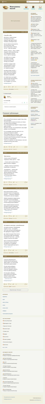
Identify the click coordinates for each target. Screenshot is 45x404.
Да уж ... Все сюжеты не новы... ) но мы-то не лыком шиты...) (36, 35)
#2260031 (33, 114)
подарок (4, 310)
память (23, 256)
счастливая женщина (8, 313)
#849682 (37, 111)
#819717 (5, 31)
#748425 (5, 115)
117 (6, 182)
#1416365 (38, 115)
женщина (25, 188)
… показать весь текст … (8, 176)
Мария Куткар (8, 83)
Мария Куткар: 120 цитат (15, 290)
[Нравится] (4, 87)
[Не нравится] (26, 102)
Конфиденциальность (8, 399)
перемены (5, 296)
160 (11, 146)
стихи (26, 31)
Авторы (33, 6)
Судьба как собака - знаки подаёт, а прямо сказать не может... (36, 53)
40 (11, 182)
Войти (5, 1)
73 (6, 250)
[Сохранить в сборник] (8, 87)
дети (21, 152)
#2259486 (33, 118)
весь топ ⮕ (5, 347)
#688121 (5, 152)
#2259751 (33, 123)
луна (4, 299)
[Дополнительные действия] (15, 87)
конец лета (5, 308)
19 (6, 86)
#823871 (5, 188)
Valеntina (33, 120)
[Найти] (41, 2)
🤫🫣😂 (32, 40)
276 (6, 146)
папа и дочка (5, 302)
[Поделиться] (12, 87)
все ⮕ (32, 127)
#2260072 (33, 110)
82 (11, 216)
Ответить (5, 102)
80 (6, 284)
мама (26, 152)
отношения (16, 221)
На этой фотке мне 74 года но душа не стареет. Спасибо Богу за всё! (36, 86)
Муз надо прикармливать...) (36, 30)
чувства (22, 31)
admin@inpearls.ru (38, 400)
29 (10, 284)
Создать (40, 6)
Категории (26, 6)
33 (10, 250)
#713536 (5, 221)
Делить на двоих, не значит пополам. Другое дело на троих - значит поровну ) (36, 101)
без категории (24, 115)
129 (6, 216)
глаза (22, 188)
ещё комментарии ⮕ (35, 75)
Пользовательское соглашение (9, 397)
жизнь (18, 152)
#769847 (5, 256)
